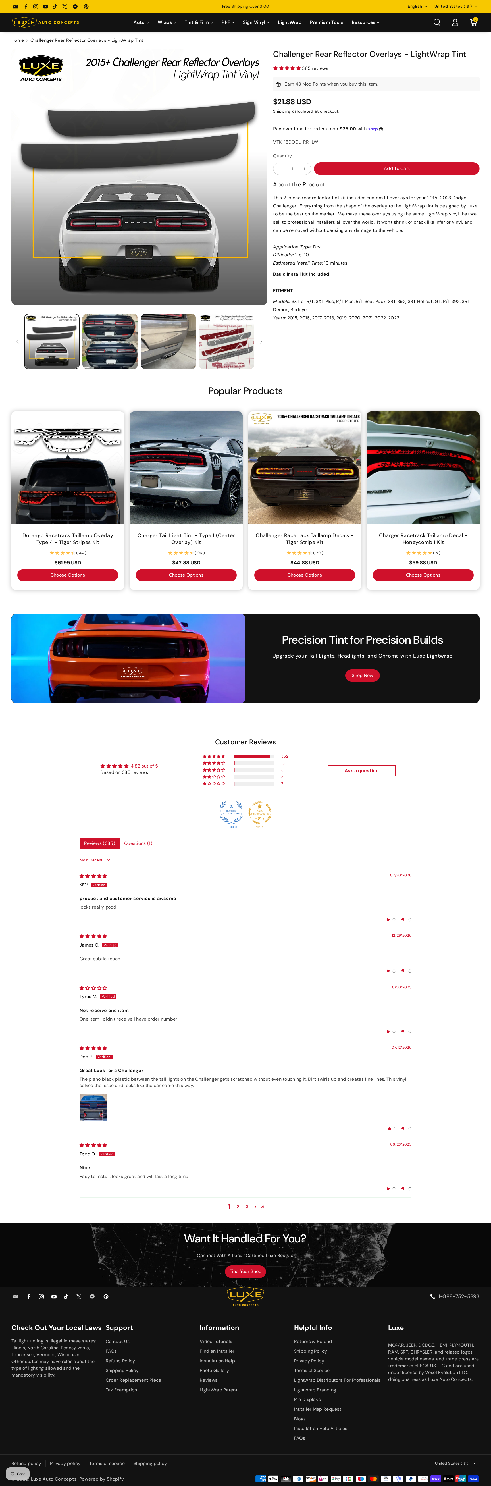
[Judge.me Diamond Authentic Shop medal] (231, 812)
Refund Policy (120, 1361)
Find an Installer (217, 1351)
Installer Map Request (317, 1409)
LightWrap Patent (219, 1390)
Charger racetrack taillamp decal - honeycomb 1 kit (423, 538)
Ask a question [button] (362, 771)
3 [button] (247, 1206)
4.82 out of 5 (144, 766)
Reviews (208, 1380)
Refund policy (26, 1463)
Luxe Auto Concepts (54, 1479)
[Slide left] (17, 341)
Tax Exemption (121, 1390)
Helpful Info (313, 1327)
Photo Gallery (214, 1370)
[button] (141, 23)
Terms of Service (312, 1370)
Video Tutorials (216, 1341)
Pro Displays (307, 1399)
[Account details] (455, 22)
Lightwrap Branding (315, 1390)
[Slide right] (261, 341)
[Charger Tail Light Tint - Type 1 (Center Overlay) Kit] (186, 467)
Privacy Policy (309, 1361)
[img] (93, 876)
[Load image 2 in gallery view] (110, 341)
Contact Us (118, 1341)
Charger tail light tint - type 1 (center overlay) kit (186, 538)
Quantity (282, 156)
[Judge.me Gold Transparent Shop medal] (259, 812)
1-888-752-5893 (459, 1296)
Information (219, 1327)
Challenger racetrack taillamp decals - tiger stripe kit (304, 538)
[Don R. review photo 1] (93, 1107)
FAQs (111, 1351)
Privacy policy (65, 1463)
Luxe (396, 1327)
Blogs (300, 1419)
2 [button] (238, 1206)
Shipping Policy (122, 1370)
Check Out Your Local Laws (56, 1327)
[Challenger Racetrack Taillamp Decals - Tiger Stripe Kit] (304, 467)
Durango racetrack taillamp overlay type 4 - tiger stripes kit (67, 538)
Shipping (282, 111)
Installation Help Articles (321, 1428)
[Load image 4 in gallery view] (226, 341)
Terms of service (107, 1463)
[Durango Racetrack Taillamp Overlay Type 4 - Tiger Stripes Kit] (67, 467)
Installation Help (217, 1361)
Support (119, 1327)
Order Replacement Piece (133, 1380)
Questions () (138, 843)
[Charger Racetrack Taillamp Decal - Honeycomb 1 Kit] (423, 467)
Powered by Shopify (101, 1479)
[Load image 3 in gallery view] (168, 341)
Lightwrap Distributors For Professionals (337, 1380)
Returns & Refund (313, 1341)
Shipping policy (150, 1463)
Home (17, 40)
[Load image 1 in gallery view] (52, 341)
